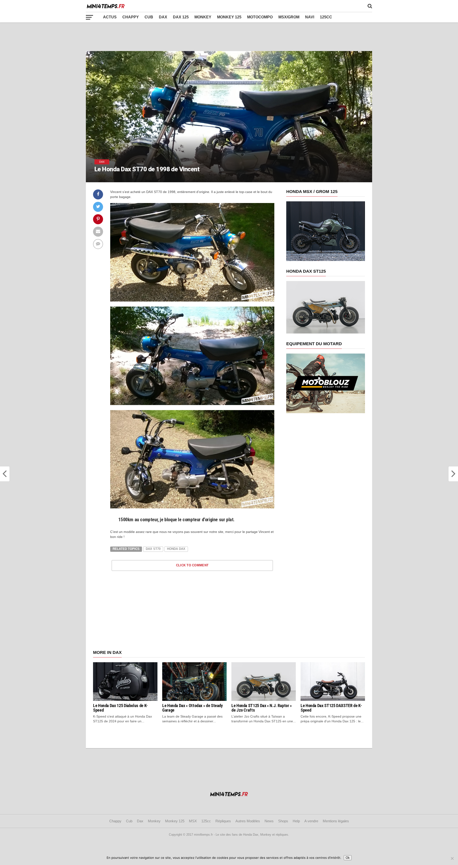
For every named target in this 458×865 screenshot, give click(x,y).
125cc (326, 17)
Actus (110, 17)
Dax (163, 17)
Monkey (202, 17)
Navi (309, 17)
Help (296, 821)
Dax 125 (181, 17)
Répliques (223, 821)
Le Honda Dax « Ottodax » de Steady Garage (192, 708)
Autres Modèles (247, 821)
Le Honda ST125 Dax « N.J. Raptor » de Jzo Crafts (261, 708)
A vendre (311, 821)
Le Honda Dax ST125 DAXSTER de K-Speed (331, 708)
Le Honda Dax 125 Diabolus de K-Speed (120, 708)
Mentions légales (336, 821)
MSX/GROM (288, 17)
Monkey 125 (229, 17)
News (269, 821)
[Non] (452, 858)
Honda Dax (176, 549)
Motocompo (260, 17)
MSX (193, 821)
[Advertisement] (229, 36)
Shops (283, 821)
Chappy (130, 17)
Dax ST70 (153, 549)
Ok (348, 858)
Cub (149, 17)
